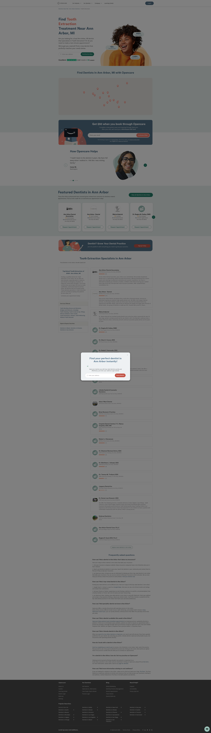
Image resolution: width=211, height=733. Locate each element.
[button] (120, 375)
